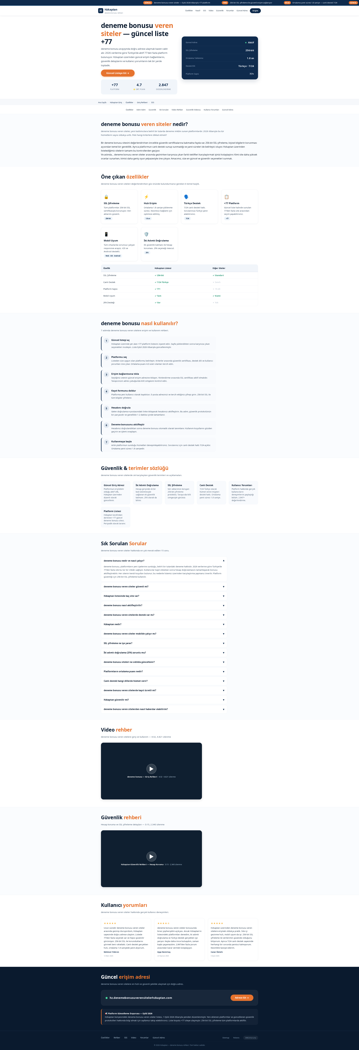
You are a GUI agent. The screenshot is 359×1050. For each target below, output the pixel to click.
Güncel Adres (242, 10)
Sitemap (225, 1037)
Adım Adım (141, 109)
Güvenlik (220, 10)
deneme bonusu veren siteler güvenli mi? (164, 586)
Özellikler (189, 10)
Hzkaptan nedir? (164, 624)
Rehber (117, 1037)
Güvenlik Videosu (193, 109)
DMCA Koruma (250, 1038)
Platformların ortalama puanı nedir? (164, 671)
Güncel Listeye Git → (117, 73)
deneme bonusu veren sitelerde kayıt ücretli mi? (164, 690)
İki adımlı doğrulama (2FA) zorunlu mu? (164, 652)
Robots (236, 1037)
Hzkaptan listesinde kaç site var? (164, 596)
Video (211, 10)
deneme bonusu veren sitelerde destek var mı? (164, 615)
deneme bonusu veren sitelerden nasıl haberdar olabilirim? (164, 709)
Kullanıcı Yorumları (211, 109)
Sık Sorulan (164, 109)
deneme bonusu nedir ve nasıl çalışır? (164, 561)
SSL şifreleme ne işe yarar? (164, 643)
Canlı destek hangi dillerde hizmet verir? (164, 681)
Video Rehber (177, 109)
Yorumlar (230, 10)
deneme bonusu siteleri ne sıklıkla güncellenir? (164, 662)
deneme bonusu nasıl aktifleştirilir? (164, 605)
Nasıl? (197, 10)
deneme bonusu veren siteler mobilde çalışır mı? (164, 633)
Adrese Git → (242, 997)
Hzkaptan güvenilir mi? (164, 700)
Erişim (255, 10)
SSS (204, 10)
